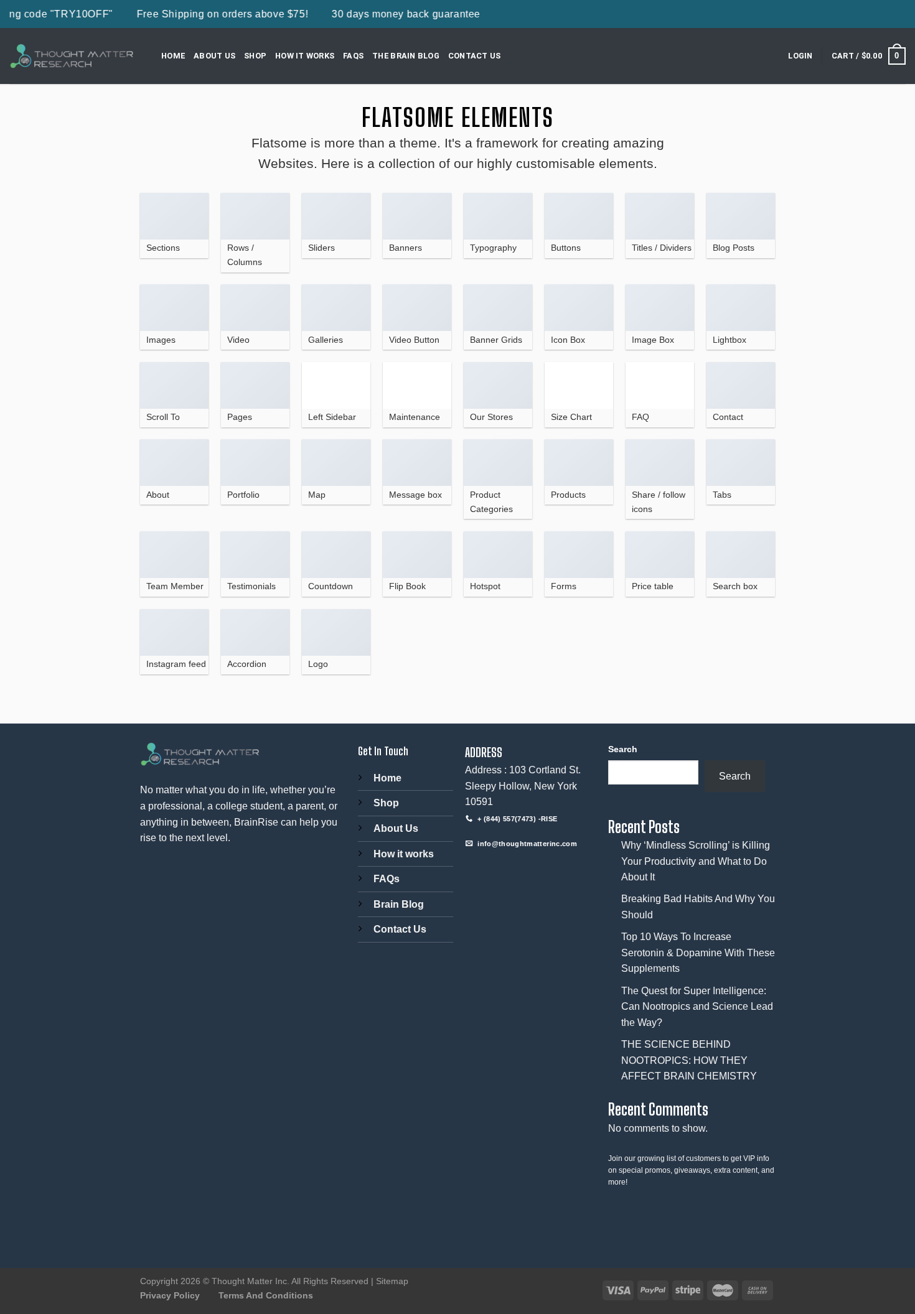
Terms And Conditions (265, 1295)
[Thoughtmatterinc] (71, 56)
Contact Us (474, 55)
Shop (255, 55)
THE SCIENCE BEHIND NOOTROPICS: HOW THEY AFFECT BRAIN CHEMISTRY (689, 1060)
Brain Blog (398, 904)
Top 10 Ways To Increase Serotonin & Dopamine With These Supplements (698, 952)
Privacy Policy (170, 1295)
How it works (403, 854)
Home (173, 55)
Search (622, 749)
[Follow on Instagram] (499, 870)
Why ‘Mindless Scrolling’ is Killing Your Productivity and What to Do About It (695, 861)
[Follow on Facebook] (476, 870)
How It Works (304, 55)
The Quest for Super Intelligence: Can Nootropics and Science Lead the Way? (697, 1007)
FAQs (353, 55)
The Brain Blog (405, 55)
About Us (214, 55)
